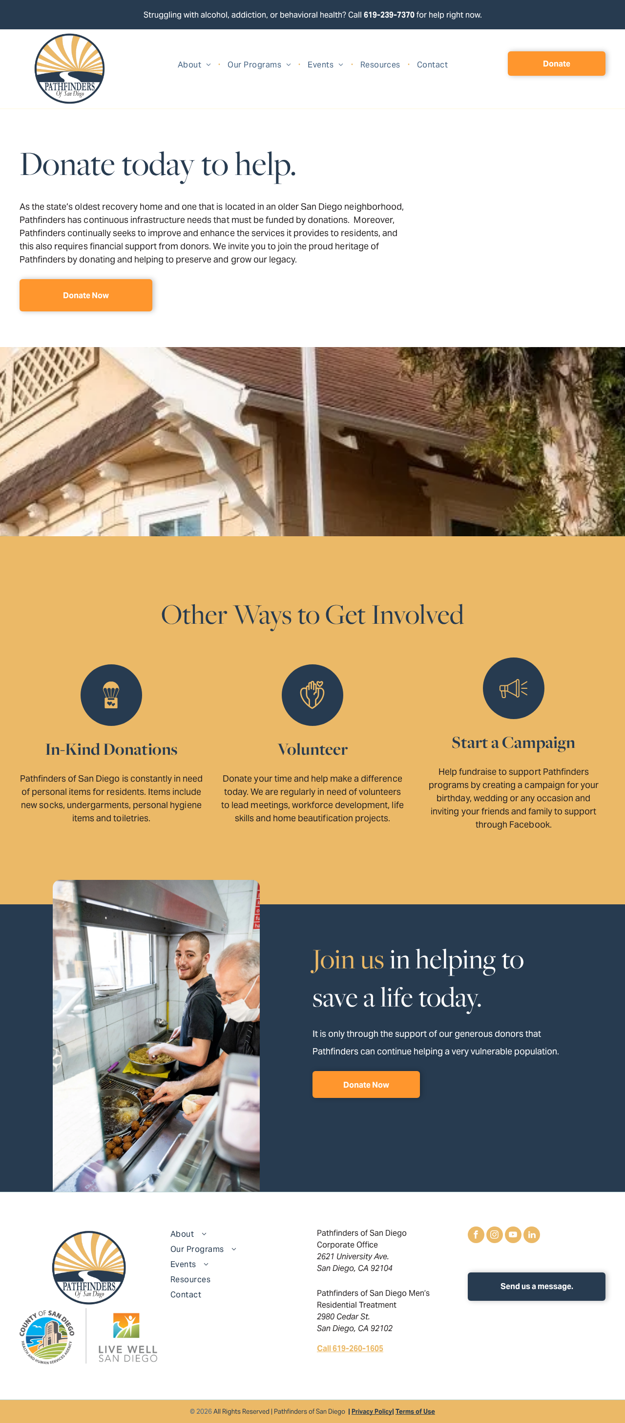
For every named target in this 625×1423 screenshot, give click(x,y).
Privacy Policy (372, 1411)
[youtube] (513, 1236)
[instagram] (494, 1236)
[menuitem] (195, 64)
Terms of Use (415, 1411)
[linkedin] (531, 1236)
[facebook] (476, 1236)
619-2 (374, 15)
